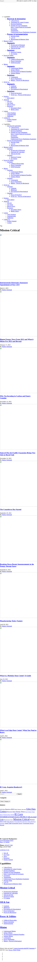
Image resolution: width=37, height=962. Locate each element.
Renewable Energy (24, 821)
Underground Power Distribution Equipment (23, 32)
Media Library (15, 109)
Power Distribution (16, 78)
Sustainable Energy (17, 823)
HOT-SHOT (10, 98)
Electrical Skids (11, 811)
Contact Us (7, 118)
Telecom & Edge (15, 48)
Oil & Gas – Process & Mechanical (21, 95)
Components (14, 77)
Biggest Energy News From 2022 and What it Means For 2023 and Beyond (16, 340)
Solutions (10, 50)
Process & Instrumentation (17, 34)
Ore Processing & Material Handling (21, 71)
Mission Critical (8, 41)
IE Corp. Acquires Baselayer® (11, 787)
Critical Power (15, 20)
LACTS (6, 882)
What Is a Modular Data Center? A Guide (15, 676)
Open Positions (11, 113)
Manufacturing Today (8, 819)
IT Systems (14, 54)
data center (24, 809)
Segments (11, 43)
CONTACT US (4, 850)
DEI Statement (30, 948)
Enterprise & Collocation (11, 893)
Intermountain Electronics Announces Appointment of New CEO (14, 284)
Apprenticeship (11, 114)
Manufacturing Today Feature (11, 621)
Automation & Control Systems (20, 22)
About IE (6, 99)
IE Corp (18, 814)
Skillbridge (10, 116)
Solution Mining (15, 73)
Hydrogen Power (7, 814)
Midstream (14, 87)
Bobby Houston (18, 809)
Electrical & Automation (16, 19)
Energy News (20, 812)
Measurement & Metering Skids (20, 39)
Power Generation (16, 61)
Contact (9, 121)
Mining (6, 64)
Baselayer (8, 809)
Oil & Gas (6, 82)
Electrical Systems (16, 52)
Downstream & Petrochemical (19, 89)
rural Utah (8, 823)
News (5, 856)
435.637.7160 (9, 845)
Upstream (13, 86)
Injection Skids (15, 36)
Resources (10, 106)
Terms (18, 950)
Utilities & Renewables (17, 59)
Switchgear (14, 29)
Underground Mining (17, 68)
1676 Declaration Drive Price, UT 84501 (6, 841)
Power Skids (17, 821)
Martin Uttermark (7, 290)
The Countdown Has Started (10, 509)
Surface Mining (15, 70)
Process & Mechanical (10, 912)
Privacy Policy (13, 950)
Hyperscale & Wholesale (18, 45)
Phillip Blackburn (10, 821)
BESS (12, 809)
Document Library (16, 108)
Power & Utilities (8, 55)
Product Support (11, 119)
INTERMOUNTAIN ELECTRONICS (13, 817)
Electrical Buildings (16, 24)
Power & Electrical (16, 93)
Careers (6, 111)
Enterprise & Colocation (18, 46)
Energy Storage (28, 811)
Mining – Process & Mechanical (20, 80)
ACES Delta (2, 809)
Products (6, 96)
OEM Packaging (15, 62)
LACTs (13, 38)
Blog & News (11, 104)
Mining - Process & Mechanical (13, 941)
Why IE (9, 101)
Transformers (14, 30)
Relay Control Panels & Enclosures (21, 27)
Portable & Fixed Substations (19, 25)
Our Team (10, 103)
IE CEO (12, 814)
